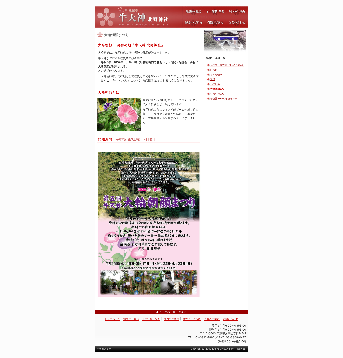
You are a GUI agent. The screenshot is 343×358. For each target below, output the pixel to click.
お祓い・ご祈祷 (193, 22)
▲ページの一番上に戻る (171, 311)
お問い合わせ (237, 22)
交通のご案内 (215, 22)
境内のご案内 (237, 11)
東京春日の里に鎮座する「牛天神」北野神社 (171, 17)
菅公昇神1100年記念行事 (223, 98)
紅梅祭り (215, 69)
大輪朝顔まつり (218, 88)
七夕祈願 (215, 84)
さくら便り (216, 74)
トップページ (112, 318)
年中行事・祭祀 (215, 11)
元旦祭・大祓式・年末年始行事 (227, 64)
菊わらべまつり (218, 93)
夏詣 (212, 79)
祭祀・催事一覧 (216, 58)
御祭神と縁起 (193, 11)
